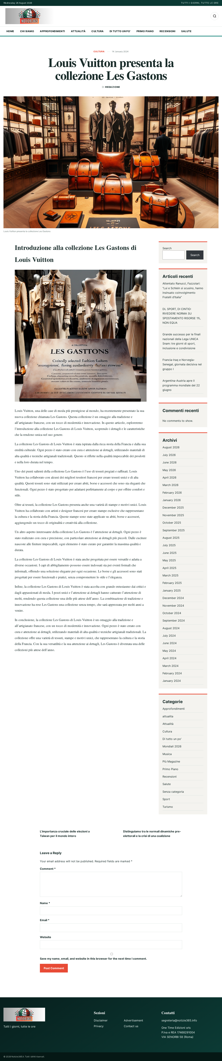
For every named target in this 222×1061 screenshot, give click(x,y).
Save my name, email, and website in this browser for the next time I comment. (93, 958)
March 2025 (170, 575)
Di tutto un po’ (120, 31)
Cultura (97, 31)
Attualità (78, 31)
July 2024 (169, 635)
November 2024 (173, 605)
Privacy (99, 1026)
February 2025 (172, 583)
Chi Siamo (27, 31)
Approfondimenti (52, 31)
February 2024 (172, 673)
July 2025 (169, 545)
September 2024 (174, 620)
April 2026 (169, 477)
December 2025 (173, 507)
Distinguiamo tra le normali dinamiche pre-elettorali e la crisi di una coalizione (152, 834)
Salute (186, 31)
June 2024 (170, 643)
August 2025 (171, 537)
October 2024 (172, 613)
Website (45, 937)
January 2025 (172, 590)
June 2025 (170, 553)
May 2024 (169, 650)
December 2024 (173, 598)
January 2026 (172, 500)
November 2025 (173, 515)
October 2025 (172, 522)
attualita (168, 716)
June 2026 (170, 462)
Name (45, 903)
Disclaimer (101, 1020)
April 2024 (169, 658)
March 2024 (170, 666)
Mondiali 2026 (172, 746)
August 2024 (171, 628)
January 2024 (172, 680)
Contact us (131, 1026)
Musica (167, 754)
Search (167, 248)
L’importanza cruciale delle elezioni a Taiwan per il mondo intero (65, 834)
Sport (166, 799)
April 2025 (169, 568)
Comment (48, 868)
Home (10, 31)
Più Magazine (171, 761)
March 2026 (170, 485)
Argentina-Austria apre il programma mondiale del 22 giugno (181, 385)
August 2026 (171, 447)
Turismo (168, 806)
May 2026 (169, 470)
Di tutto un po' (172, 739)
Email (44, 920)
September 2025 (174, 530)
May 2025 (169, 560)
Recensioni (167, 31)
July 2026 (169, 455)
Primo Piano (145, 31)
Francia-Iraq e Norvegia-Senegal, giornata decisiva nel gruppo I (182, 364)
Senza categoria (173, 791)
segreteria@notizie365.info (179, 1020)
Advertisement (133, 1020)
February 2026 (172, 492)
